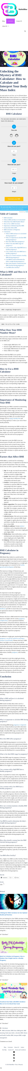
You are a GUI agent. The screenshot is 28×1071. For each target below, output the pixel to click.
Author (22, 1047)
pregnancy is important (19, 725)
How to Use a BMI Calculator (12, 223)
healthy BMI (9, 1035)
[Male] (11, 135)
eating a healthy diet (14, 418)
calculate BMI (19, 1033)
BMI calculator (6, 1030)
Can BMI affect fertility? (13, 267)
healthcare (3, 608)
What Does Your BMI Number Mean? (14, 221)
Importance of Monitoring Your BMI (14, 225)
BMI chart (14, 1030)
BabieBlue (23, 9)
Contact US (19, 21)
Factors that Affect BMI (10, 227)
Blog (3, 21)
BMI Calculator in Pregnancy (12, 229)
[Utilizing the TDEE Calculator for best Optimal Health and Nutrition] (13, 909)
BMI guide (20, 1030)
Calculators (10, 21)
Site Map (4, 1049)
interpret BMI (17, 1035)
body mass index (10, 1033)
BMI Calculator (8, 217)
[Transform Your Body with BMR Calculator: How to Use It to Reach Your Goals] (13, 998)
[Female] (16, 135)
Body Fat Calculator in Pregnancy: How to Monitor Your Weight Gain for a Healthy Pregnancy (12, 958)
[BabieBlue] (9, 9)
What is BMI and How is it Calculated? (14, 220)
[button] (25, 31)
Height (14, 173)
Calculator (5, 1028)
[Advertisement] (14, 42)
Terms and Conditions (20, 1049)
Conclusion (7, 231)
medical (22, 526)
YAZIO (26, 212)
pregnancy (15, 652)
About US (4, 26)
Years (14, 155)
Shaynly (21, 1064)
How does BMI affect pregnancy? (15, 241)
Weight (14, 191)
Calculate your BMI (14, 199)
